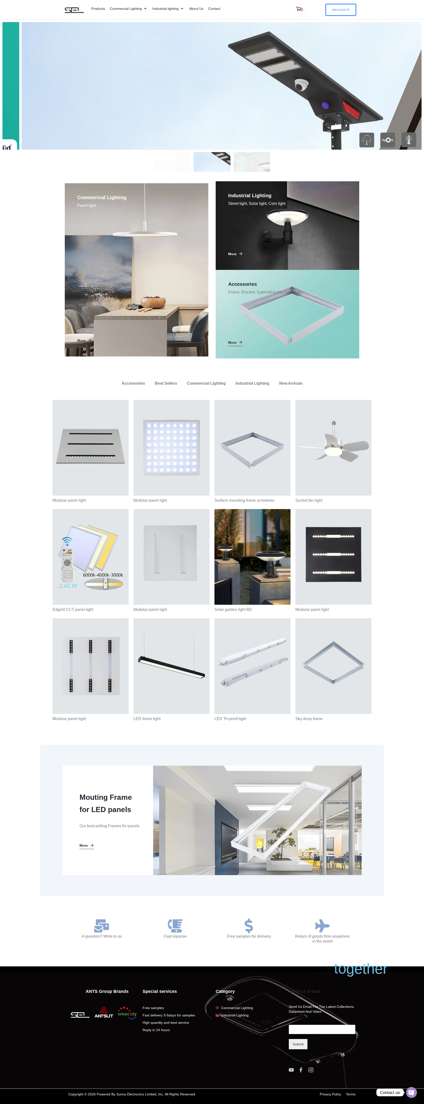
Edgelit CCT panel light (73, 609)
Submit (298, 1044)
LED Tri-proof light (230, 719)
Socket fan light (308, 500)
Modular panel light (69, 500)
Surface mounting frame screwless (244, 500)
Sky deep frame (309, 719)
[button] (128, 8)
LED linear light (146, 719)
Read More (68, 107)
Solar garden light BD (233, 609)
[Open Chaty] (411, 1092)
